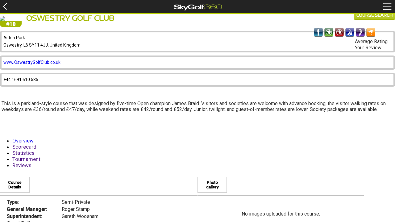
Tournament (26, 159)
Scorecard (24, 147)
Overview (23, 141)
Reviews (21, 165)
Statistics (23, 153)
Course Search (374, 15)
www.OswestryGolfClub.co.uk (31, 62)
